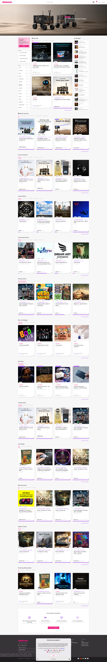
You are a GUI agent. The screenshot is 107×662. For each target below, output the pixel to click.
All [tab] (32, 40)
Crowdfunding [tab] (29, 157)
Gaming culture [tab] (45, 115)
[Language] (93, 2)
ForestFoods (77, 262)
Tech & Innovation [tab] (37, 40)
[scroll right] (71, 41)
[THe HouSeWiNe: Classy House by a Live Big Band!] (63, 457)
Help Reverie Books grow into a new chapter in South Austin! (44, 264)
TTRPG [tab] (28, 281)
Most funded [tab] (23, 446)
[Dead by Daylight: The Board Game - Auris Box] (26, 292)
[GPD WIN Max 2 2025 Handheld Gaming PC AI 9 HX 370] (44, 127)
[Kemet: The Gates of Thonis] (81, 457)
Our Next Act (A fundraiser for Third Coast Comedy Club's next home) (43, 223)
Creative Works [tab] (44, 40)
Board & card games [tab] (22, 281)
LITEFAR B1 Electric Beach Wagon (62, 99)
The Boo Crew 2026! (24, 345)
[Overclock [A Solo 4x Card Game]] (63, 292)
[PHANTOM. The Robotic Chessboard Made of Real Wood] (81, 127)
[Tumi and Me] (63, 333)
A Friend (35, 99)
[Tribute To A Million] (26, 374)
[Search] (47, 2)
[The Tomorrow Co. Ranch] (26, 250)
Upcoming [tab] (24, 157)
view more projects (68, 110)
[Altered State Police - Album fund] (81, 209)
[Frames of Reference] (63, 209)
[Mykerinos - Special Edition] (81, 292)
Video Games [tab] (33, 281)
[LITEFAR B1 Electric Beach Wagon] (62, 86)
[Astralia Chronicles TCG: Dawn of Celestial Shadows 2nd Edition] (63, 374)
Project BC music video (43, 345)
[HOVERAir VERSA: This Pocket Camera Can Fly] (26, 168)
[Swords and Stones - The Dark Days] (44, 374)
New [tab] (25, 363)
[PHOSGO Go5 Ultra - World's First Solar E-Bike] (41, 52)
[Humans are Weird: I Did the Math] (26, 457)
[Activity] (96, 2)
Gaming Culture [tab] (51, 40)
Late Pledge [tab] (35, 157)
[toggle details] (51, 74)
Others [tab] (38, 281)
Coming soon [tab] (21, 363)
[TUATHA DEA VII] (26, 209)
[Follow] (20, 341)
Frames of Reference (61, 221)
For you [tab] (19, 157)
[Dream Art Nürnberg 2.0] (63, 250)
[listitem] (24, 67)
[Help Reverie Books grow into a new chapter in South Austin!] (44, 250)
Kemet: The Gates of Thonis (80, 469)
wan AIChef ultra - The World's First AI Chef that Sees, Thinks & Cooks (62, 67)
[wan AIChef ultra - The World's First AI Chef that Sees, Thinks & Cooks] (62, 52)
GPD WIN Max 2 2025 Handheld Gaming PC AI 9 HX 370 (44, 140)
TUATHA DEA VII (22, 221)
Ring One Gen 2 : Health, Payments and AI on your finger (80, 181)
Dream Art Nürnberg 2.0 (61, 262)
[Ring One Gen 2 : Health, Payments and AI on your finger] (81, 168)
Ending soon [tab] (41, 157)
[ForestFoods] (81, 250)
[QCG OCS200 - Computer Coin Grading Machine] (63, 168)
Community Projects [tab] (38, 115)
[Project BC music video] (44, 333)
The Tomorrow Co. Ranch (25, 262)
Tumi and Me (59, 345)
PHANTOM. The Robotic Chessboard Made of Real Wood (80, 140)
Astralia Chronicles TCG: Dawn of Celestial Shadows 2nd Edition (62, 388)
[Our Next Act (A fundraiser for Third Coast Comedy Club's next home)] (44, 209)
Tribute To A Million (23, 386)
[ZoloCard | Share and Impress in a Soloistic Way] (81, 374)
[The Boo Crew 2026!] (26, 333)
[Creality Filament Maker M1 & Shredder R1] (26, 127)
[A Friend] (41, 86)
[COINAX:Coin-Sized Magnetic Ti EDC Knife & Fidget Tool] (44, 457)
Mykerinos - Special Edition (80, 303)
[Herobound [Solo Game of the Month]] (44, 292)
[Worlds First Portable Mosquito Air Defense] (63, 127)
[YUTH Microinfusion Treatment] (81, 333)
